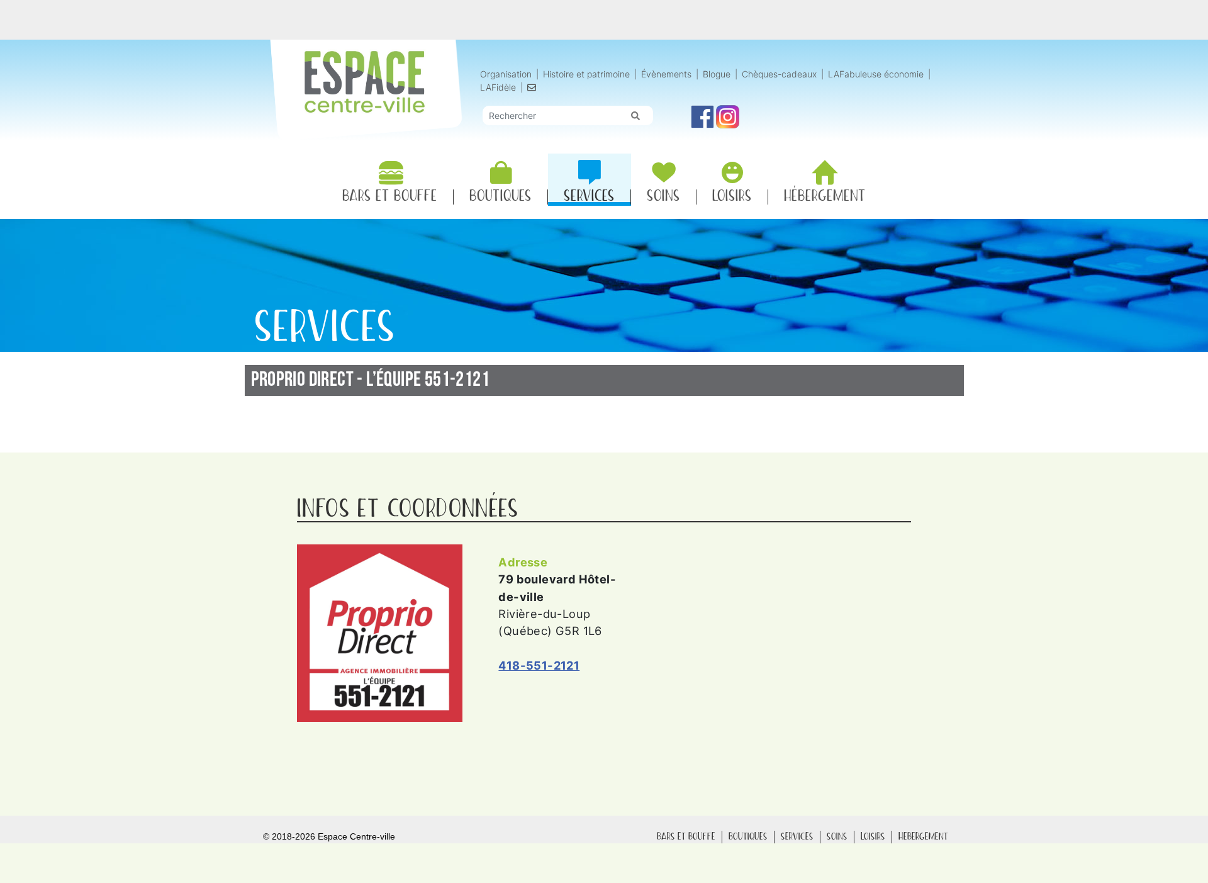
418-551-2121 (538, 665)
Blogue (716, 74)
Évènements (666, 74)
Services (797, 837)
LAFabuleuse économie (876, 74)
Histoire (586, 74)
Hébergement (923, 837)
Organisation (506, 74)
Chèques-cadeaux (779, 74)
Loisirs (873, 837)
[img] (635, 115)
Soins (837, 837)
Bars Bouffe (686, 837)
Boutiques (748, 837)
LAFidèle (498, 87)
